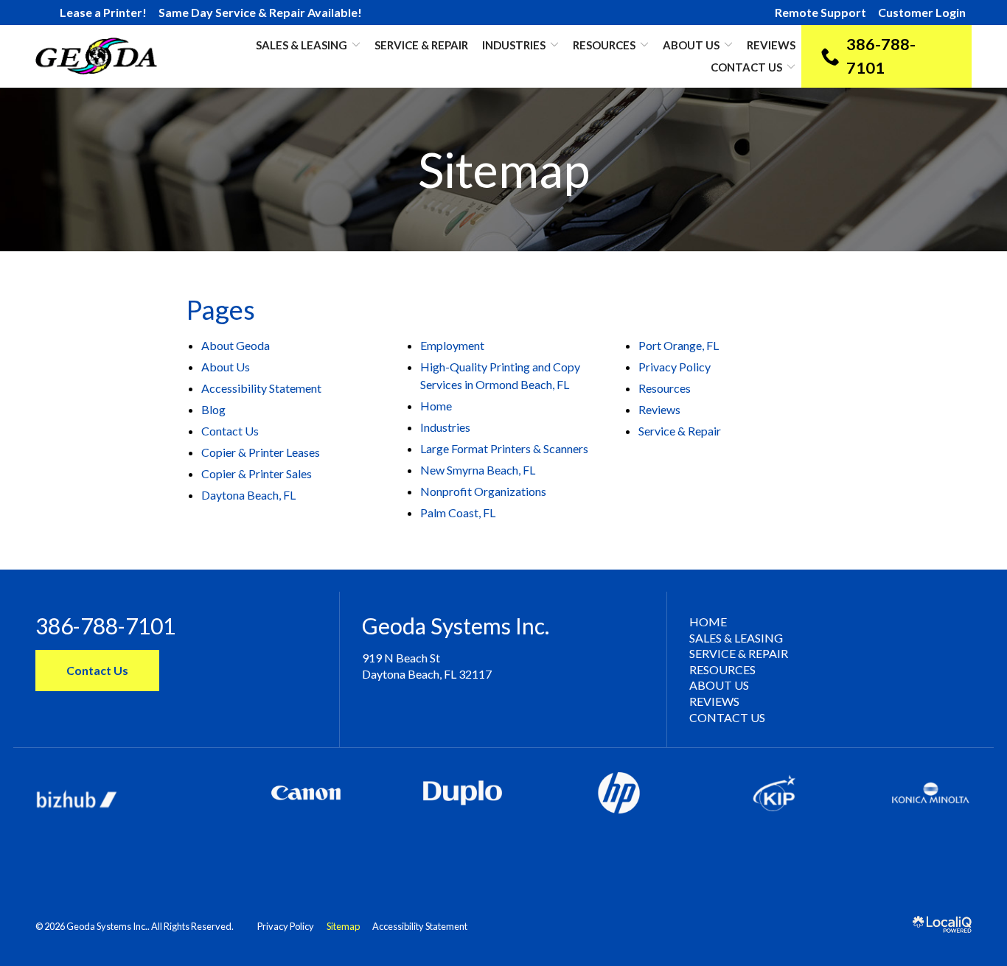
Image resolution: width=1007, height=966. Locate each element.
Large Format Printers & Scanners (504, 448)
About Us (691, 45)
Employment (452, 345)
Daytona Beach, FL (248, 495)
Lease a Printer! (103, 12)
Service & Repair (421, 45)
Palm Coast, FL (457, 512)
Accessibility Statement (261, 388)
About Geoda (235, 345)
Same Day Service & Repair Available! (260, 12)
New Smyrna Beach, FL (477, 470)
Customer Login (922, 12)
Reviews (771, 45)
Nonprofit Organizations (483, 491)
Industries (514, 45)
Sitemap (504, 170)
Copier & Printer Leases (260, 452)
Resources (604, 45)
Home (436, 406)
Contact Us (746, 67)
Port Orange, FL (678, 345)
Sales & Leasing (736, 638)
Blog (213, 409)
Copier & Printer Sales (256, 473)
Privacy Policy (674, 367)
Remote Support (820, 12)
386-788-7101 (105, 625)
